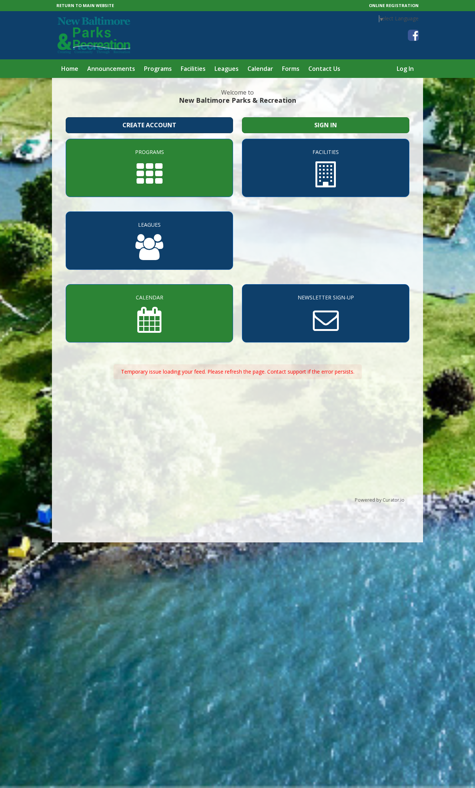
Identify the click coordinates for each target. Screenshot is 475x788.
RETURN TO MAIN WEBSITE (85, 5)
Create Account (149, 125)
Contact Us (324, 69)
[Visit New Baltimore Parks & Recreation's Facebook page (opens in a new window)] (413, 35)
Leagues (226, 69)
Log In (405, 69)
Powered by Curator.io (379, 500)
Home (69, 69)
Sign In (325, 125)
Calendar (260, 69)
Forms (290, 69)
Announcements (111, 69)
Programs (158, 69)
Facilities (193, 69)
